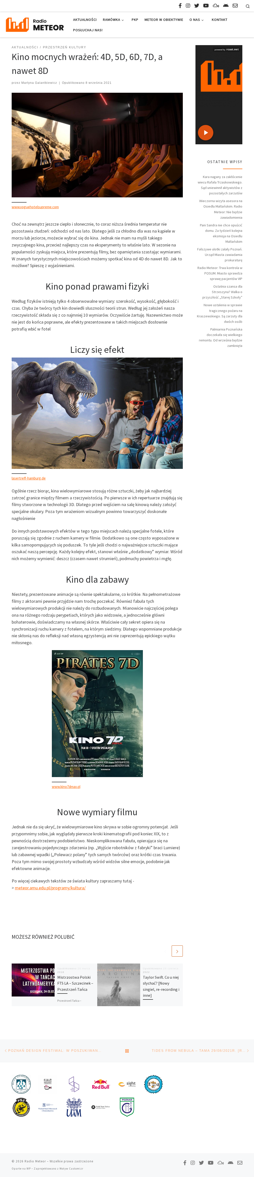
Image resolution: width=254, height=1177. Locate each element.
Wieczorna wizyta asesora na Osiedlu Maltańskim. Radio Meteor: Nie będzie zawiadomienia (220, 209)
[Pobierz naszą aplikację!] (226, 5)
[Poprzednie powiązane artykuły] (165, 951)
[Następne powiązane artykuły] (177, 951)
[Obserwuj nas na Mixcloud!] (216, 5)
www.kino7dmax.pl (66, 786)
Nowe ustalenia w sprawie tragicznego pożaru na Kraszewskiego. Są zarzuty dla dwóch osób (219, 313)
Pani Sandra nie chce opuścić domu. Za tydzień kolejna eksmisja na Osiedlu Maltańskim (221, 233)
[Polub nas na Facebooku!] (180, 5)
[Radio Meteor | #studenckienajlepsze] (35, 24)
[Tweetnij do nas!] (196, 5)
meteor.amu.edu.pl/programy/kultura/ (50, 888)
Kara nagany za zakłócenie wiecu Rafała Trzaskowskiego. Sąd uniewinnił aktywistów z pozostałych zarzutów (220, 185)
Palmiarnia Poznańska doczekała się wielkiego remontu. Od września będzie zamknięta (220, 337)
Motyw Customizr (71, 1168)
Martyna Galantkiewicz (39, 83)
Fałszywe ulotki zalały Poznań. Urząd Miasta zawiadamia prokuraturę (219, 254)
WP (29, 1168)
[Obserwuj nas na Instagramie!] (188, 5)
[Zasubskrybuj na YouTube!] (206, 5)
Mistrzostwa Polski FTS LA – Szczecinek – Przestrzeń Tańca (75, 983)
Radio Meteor (35, 1161)
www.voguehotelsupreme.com (35, 207)
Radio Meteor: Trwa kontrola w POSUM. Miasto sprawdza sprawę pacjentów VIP (219, 273)
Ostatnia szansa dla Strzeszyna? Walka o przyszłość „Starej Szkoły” (222, 292)
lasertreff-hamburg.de (29, 478)
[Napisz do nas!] (235, 5)
